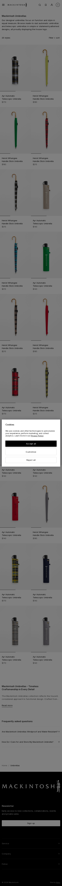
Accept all (31, 443)
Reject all (31, 460)
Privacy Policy (37, 436)
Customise (31, 452)
